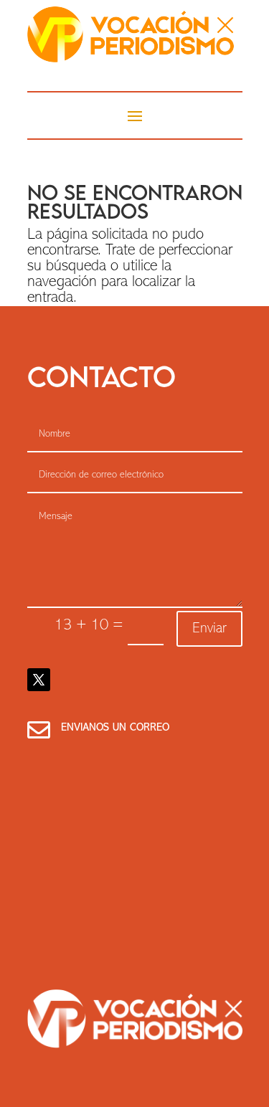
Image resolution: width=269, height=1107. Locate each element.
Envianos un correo (115, 728)
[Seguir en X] (38, 679)
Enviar (209, 628)
